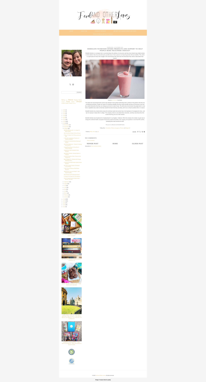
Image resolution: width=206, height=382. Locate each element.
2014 (64, 206)
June (65, 187)
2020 (64, 121)
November (66, 126)
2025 (64, 112)
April (65, 191)
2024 (64, 113)
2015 (64, 204)
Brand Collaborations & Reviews (125, 31)
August (65, 183)
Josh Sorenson (114, 100)
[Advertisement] (103, 40)
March (65, 193)
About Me (84, 31)
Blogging (76, 99)
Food (68, 101)
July (65, 185)
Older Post (137, 143)
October (66, 128)
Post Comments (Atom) (96, 146)
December (66, 124)
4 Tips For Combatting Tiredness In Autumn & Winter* (71, 139)
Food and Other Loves (100, 375)
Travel (70, 103)
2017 (64, 201)
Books (80, 99)
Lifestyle (79, 101)
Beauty (70, 100)
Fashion (63, 101)
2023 (64, 115)
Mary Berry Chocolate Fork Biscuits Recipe (71, 284)
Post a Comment (90, 140)
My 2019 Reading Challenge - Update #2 (72, 259)
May (65, 189)
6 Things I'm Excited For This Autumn (72, 176)
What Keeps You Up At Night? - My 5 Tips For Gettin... (72, 172)
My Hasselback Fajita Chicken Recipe (72, 133)
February (66, 194)
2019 (64, 123)
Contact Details (100, 31)
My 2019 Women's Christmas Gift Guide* (71, 235)
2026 (64, 110)
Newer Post (92, 143)
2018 (64, 199)
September (66, 181)
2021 (64, 119)
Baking (63, 99)
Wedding (74, 103)
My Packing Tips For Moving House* (72, 174)
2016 (64, 203)
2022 (64, 117)
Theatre (67, 103)
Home (71, 31)
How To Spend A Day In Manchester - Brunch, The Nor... (72, 179)
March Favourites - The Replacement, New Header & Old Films (71, 343)
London (63, 103)
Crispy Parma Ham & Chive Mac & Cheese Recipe (71, 148)
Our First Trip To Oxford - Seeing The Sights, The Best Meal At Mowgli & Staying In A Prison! (72, 316)
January (66, 196)
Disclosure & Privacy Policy (103, 34)
